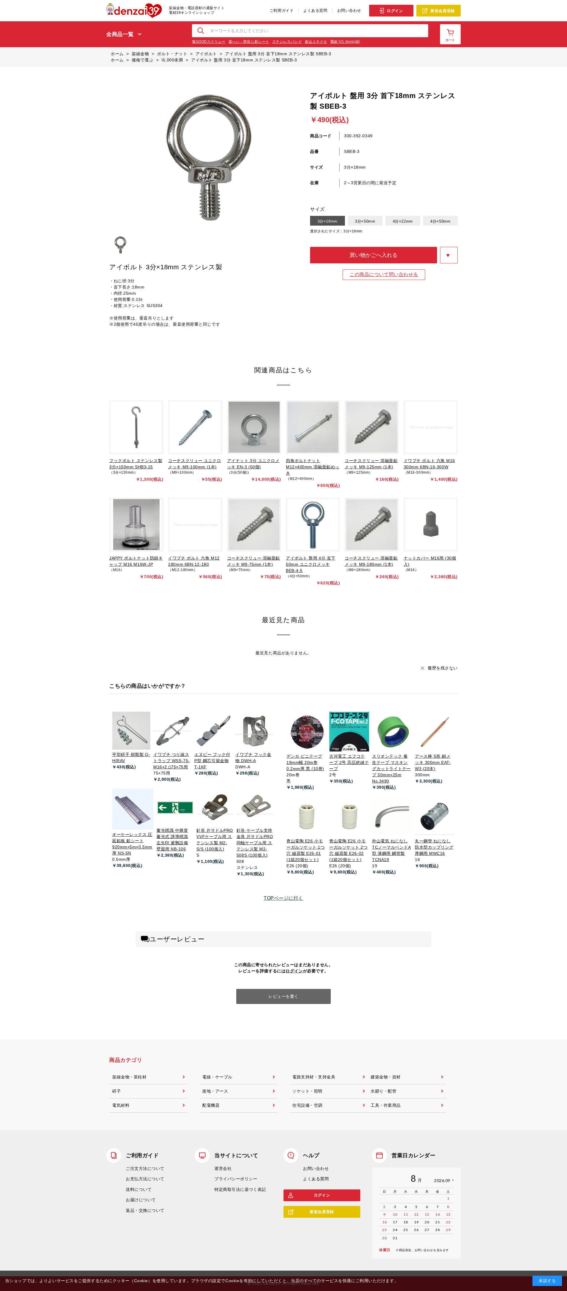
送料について (138, 1189)
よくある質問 (315, 10)
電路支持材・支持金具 (313, 1077)
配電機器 (210, 1105)
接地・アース (215, 1091)
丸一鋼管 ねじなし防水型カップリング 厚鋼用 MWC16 (434, 847)
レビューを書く (283, 996)
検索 (201, 30)
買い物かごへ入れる (373, 255)
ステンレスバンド (287, 42)
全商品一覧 (120, 34)
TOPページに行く (283, 898)
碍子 (116, 1091)
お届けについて (141, 1199)
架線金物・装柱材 (129, 1077)
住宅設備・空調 (307, 1105)
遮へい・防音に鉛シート (249, 42)
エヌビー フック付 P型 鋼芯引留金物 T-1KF (212, 760)
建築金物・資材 (386, 1077)
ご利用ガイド (282, 10)
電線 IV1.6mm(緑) (345, 42)
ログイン (395, 11)
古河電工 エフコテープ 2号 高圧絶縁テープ (349, 762)
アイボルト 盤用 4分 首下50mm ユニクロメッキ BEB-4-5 (310, 564)
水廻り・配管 (383, 1091)
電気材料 (120, 1105)
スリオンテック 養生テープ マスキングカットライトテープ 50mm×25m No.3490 (391, 768)
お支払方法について (145, 1178)
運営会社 (223, 1168)
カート (450, 40)
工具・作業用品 (386, 1105)
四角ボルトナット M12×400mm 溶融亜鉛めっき (312, 466)
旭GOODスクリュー (209, 42)
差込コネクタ (316, 42)
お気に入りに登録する (449, 255)
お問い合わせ (349, 10)
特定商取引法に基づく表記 (240, 1189)
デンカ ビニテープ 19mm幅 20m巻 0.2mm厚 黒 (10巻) (305, 762)
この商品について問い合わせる (384, 274)
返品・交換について (145, 1210)
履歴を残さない (443, 668)
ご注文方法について (145, 1168)
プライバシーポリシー (236, 1178)
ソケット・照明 (307, 1091)
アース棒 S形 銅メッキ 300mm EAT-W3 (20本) (433, 762)
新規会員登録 (442, 11)
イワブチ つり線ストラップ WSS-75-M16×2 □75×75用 (171, 760)
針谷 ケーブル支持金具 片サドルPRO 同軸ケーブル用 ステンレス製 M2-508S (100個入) (255, 843)
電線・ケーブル (217, 1077)
